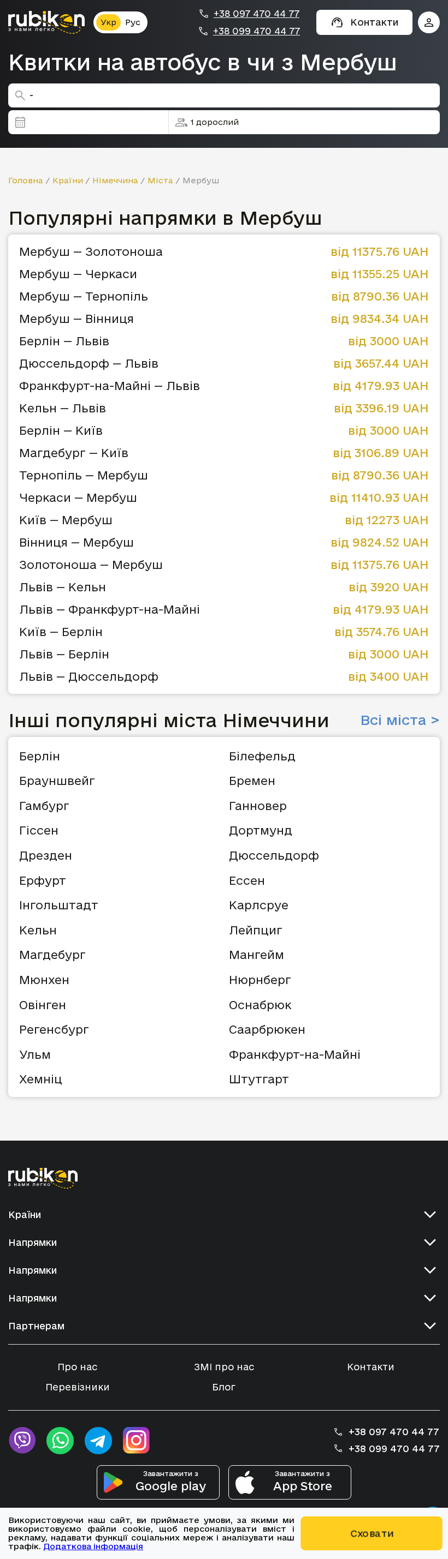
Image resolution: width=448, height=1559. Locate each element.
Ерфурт (42, 880)
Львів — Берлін (64, 654)
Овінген (42, 1004)
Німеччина (115, 180)
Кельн (38, 930)
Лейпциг (255, 930)
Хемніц (40, 1079)
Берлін (39, 756)
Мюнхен (44, 979)
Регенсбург (54, 1029)
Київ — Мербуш (66, 520)
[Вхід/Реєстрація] (429, 22)
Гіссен (38, 830)
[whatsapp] (60, 1440)
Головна (25, 180)
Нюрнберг (260, 979)
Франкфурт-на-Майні (295, 1054)
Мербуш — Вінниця (76, 319)
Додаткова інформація (93, 1546)
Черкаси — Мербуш (78, 497)
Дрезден (45, 855)
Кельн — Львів (62, 408)
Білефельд (262, 756)
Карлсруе (258, 905)
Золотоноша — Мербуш (91, 565)
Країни (67, 180)
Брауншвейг (57, 780)
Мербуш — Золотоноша (91, 251)
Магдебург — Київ (73, 453)
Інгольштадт (58, 905)
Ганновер (258, 805)
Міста (160, 180)
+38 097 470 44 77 (256, 14)
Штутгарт (259, 1079)
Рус (132, 22)
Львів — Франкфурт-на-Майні (109, 609)
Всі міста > (400, 720)
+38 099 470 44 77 (256, 31)
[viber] (22, 1440)
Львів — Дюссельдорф (88, 676)
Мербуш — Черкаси (78, 274)
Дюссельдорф (274, 855)
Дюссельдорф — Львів (88, 363)
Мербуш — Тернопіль (83, 296)
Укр (108, 22)
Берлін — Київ (61, 430)
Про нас (77, 1367)
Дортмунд (260, 830)
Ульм (35, 1054)
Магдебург (52, 954)
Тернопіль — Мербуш (83, 475)
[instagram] (136, 1440)
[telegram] (98, 1440)
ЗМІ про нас (224, 1367)
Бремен (252, 780)
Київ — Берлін (61, 632)
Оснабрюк (260, 1004)
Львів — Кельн (62, 587)
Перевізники (77, 1387)
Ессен (247, 880)
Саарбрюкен (267, 1029)
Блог (223, 1387)
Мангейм (256, 954)
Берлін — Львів (64, 341)
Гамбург (44, 805)
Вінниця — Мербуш (76, 542)
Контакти (370, 1367)
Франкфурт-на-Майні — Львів (109, 386)
